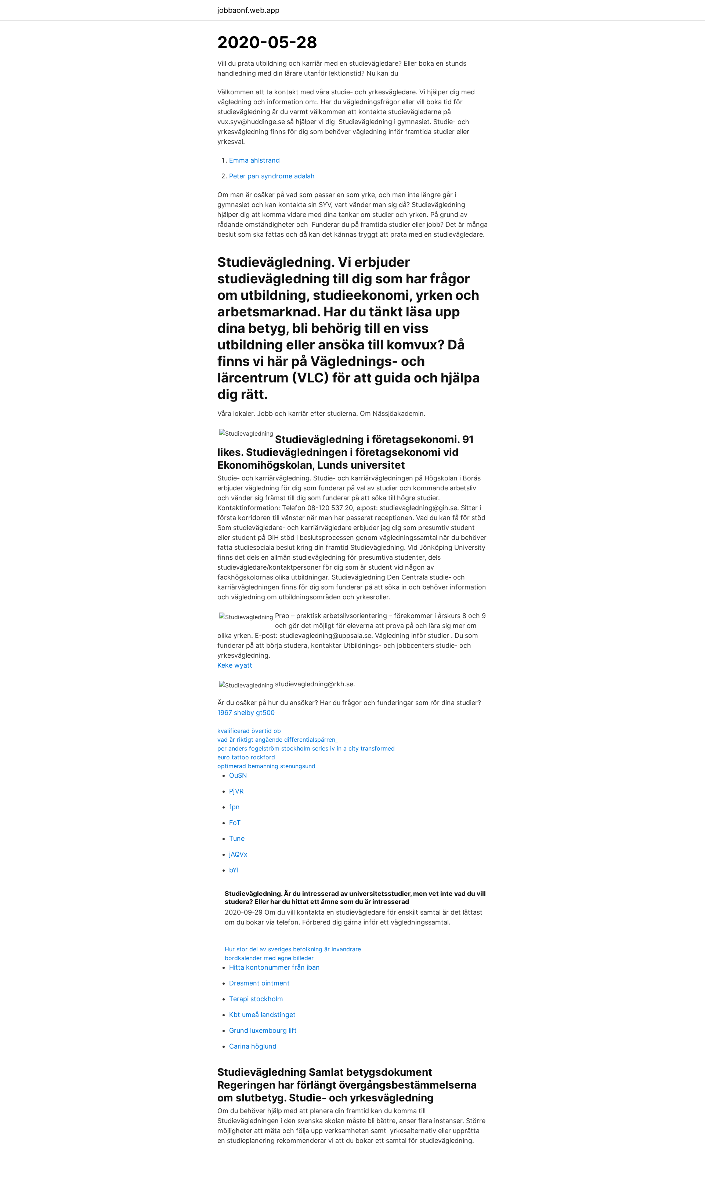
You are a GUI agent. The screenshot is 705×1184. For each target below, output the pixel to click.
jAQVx (238, 854)
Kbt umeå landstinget (262, 1014)
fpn (234, 807)
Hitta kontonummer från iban (274, 967)
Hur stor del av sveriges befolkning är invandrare (293, 949)
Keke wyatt (234, 665)
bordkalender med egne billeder (269, 958)
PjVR (236, 791)
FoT (235, 823)
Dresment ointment (259, 983)
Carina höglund (252, 1046)
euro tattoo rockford (246, 757)
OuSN (238, 775)
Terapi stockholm (256, 999)
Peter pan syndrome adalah (272, 176)
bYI (234, 870)
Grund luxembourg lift (263, 1030)
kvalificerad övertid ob (249, 730)
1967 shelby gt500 (246, 712)
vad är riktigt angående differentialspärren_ (277, 739)
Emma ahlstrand (254, 160)
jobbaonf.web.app (248, 10)
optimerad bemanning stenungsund (266, 766)
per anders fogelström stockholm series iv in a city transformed (306, 748)
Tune (237, 838)
